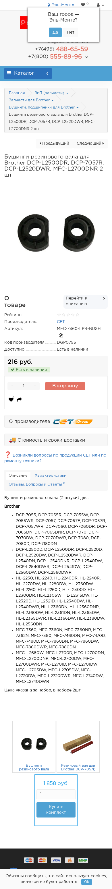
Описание (18, 475)
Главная (17, 93)
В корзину (65, 386)
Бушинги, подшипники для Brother (42, 107)
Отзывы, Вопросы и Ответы (37, 484)
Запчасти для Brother (30, 100)
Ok (86, 882)
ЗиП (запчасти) (50, 93)
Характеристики (50, 475)
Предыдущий (55, 143)
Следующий (90, 143)
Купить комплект (56, 809)
